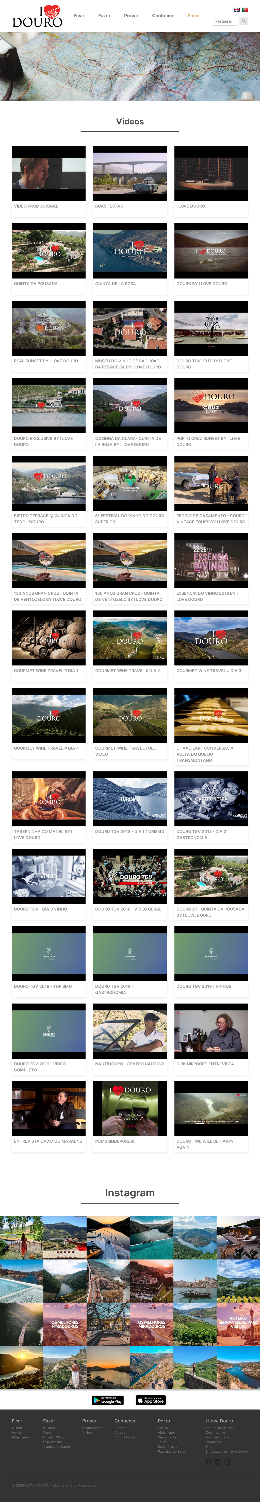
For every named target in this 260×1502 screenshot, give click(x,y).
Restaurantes (92, 1428)
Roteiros (121, 1428)
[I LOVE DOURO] (37, 16)
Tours (47, 1432)
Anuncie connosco (220, 1437)
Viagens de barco (56, 1447)
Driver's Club (53, 1437)
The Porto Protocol (220, 1428)
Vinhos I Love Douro (130, 1437)
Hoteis (17, 1432)
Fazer (104, 15)
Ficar (79, 15)
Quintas (18, 1428)
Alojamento (166, 1432)
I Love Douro (219, 1420)
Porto (194, 15)
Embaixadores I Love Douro (227, 1451)
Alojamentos (21, 1437)
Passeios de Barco (172, 1451)
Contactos (214, 1442)
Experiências (52, 1442)
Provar (131, 15)
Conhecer (163, 15)
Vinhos (87, 1432)
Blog (209, 1447)
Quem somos (216, 1432)
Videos (120, 1432)
